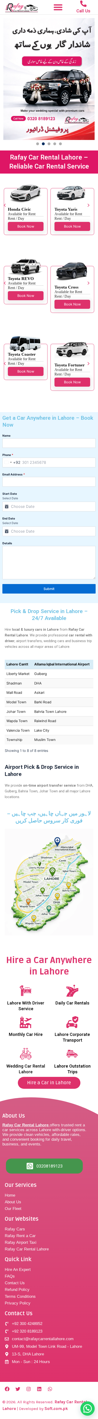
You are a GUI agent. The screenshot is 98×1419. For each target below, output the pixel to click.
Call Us (83, 10)
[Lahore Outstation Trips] (72, 1054)
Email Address (13, 474)
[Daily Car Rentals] (72, 991)
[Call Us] (83, 3)
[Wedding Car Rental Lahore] (26, 1054)
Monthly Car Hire (26, 1034)
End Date (8, 518)
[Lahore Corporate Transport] (72, 1022)
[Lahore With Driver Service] (26, 991)
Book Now (25, 226)
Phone (7, 455)
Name (6, 435)
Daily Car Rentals (72, 1002)
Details (7, 543)
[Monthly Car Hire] (26, 1022)
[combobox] (11, 462)
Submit (49, 589)
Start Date (9, 493)
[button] (58, 7)
